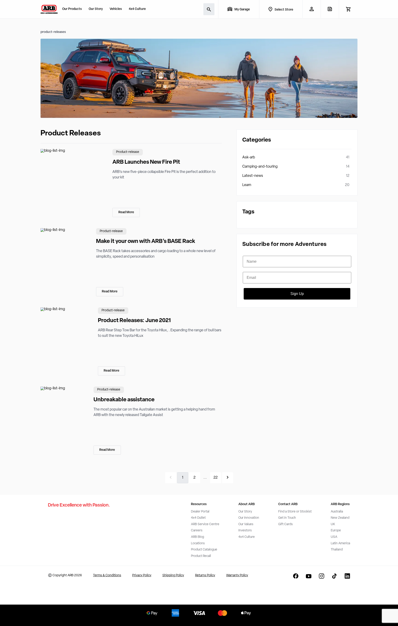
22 (216, 478)
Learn (246, 185)
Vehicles (116, 9)
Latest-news (252, 176)
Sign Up (297, 294)
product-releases (53, 32)
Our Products (72, 9)
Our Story (96, 9)
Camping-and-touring (260, 167)
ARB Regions (340, 504)
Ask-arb (248, 157)
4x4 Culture (137, 9)
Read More (126, 212)
